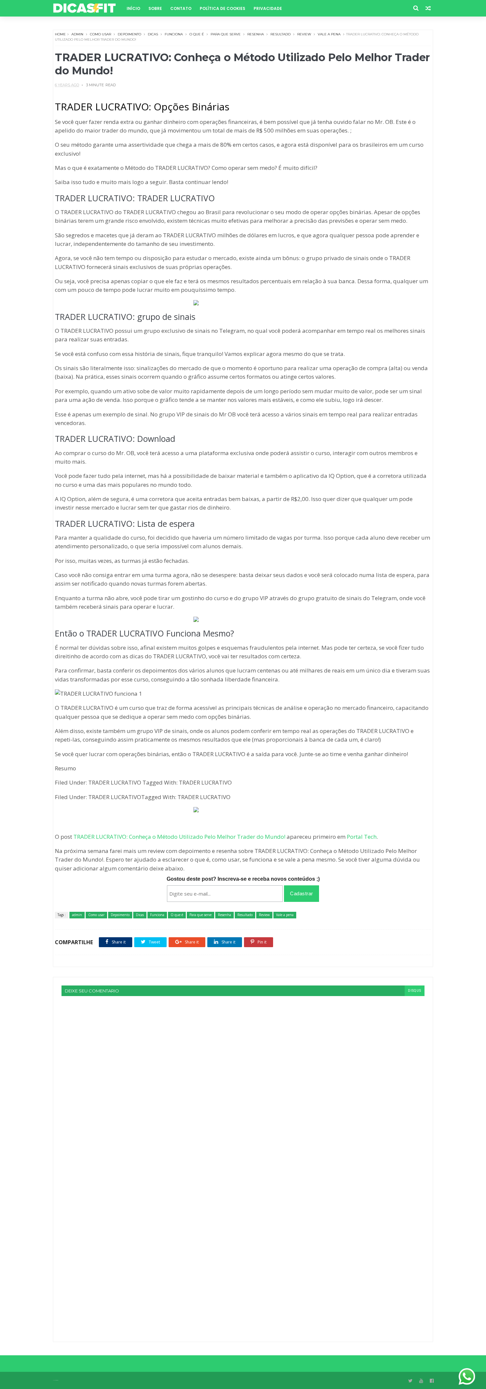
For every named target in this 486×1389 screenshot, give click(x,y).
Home (60, 34)
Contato (180, 8)
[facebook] (432, 1381)
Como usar (100, 34)
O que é (196, 34)
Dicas (153, 34)
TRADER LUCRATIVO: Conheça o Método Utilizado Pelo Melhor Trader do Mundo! (179, 836)
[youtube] (421, 1381)
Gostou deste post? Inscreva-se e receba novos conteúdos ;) (243, 879)
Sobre (155, 8)
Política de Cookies (222, 8)
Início (133, 8)
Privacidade (268, 8)
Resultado (280, 34)
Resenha (255, 34)
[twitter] (410, 1381)
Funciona (174, 34)
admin (77, 34)
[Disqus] (243, 1078)
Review (304, 34)
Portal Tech (362, 836)
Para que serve (226, 34)
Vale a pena (329, 34)
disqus (414, 990)
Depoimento (129, 34)
